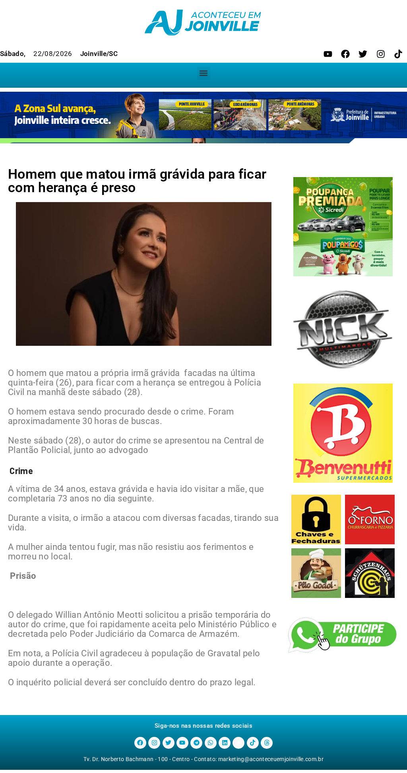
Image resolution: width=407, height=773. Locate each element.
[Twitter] (363, 54)
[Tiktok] (398, 54)
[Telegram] (196, 743)
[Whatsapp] (211, 743)
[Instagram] (381, 54)
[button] (203, 73)
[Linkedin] (225, 743)
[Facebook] (345, 54)
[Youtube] (328, 54)
